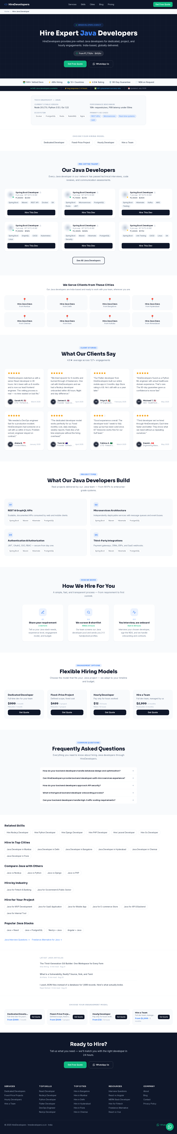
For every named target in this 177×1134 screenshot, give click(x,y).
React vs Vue (115, 1112)
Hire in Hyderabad (82, 1103)
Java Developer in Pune (18, 856)
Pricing (111, 4)
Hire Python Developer (44, 832)
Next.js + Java (55, 930)
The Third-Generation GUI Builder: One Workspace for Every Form (71, 963)
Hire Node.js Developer (17, 832)
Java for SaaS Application (50, 906)
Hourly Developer (105, 142)
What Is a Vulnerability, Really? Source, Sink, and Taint (66, 974)
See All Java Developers (89, 260)
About (146, 1091)
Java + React (13, 930)
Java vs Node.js (14, 873)
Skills (83, 4)
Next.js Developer (47, 1112)
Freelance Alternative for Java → (47, 939)
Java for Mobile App (77, 906)
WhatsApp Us (102, 64)
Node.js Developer (47, 1095)
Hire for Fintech (116, 1103)
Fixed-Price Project (81, 142)
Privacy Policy (149, 1103)
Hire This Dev (31, 212)
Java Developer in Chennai (144, 849)
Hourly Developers (13, 1099)
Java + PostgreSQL (34, 930)
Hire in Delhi (79, 1099)
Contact (146, 1099)
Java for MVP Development (19, 906)
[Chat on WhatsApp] (170, 1127)
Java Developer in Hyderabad (112, 849)
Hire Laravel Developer (124, 832)
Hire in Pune (79, 1108)
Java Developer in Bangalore (78, 849)
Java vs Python (34, 873)
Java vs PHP (73, 873)
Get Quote (24, 712)
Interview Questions (118, 1091)
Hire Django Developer (72, 832)
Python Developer (47, 1099)
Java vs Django (54, 873)
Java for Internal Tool (16, 913)
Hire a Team (127, 142)
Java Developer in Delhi (48, 849)
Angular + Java (74, 930)
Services (72, 4)
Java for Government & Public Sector (54, 890)
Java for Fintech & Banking (19, 890)
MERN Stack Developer (119, 1099)
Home (6, 11)
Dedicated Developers (14, 1091)
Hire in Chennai (81, 1112)
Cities (92, 4)
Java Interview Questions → (17, 939)
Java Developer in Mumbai (19, 849)
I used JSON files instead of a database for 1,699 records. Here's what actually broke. (81, 985)
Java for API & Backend (134, 906)
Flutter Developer (47, 1103)
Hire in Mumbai (80, 1095)
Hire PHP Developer (98, 832)
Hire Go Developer (149, 832)
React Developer (47, 1091)
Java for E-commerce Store (105, 906)
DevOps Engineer (47, 1108)
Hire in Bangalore (82, 1091)
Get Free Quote (162, 4)
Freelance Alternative (118, 1108)
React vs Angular (116, 1095)
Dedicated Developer (54, 142)
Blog (101, 4)
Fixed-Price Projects (13, 1095)
